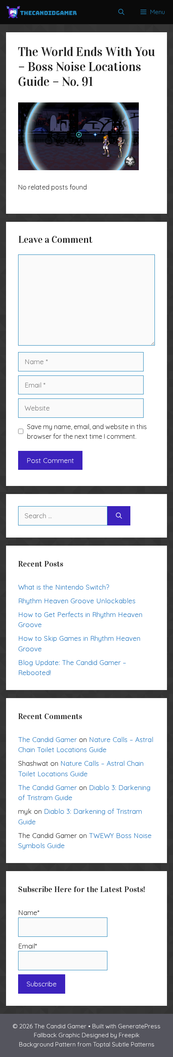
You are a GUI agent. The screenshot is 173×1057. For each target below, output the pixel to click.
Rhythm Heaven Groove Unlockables (77, 600)
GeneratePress (139, 1026)
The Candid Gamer (47, 739)
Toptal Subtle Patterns (123, 1044)
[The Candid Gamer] (41, 12)
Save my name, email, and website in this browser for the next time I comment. (87, 431)
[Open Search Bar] (121, 12)
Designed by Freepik (111, 1035)
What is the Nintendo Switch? (63, 587)
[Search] (118, 515)
